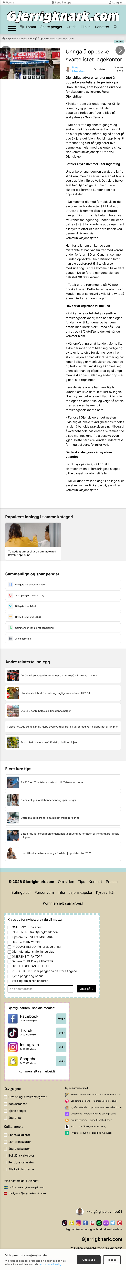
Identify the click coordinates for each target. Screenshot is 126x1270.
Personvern (44, 892)
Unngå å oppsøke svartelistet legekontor (52, 38)
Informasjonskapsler (75, 892)
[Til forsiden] (63, 17)
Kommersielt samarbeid (63, 903)
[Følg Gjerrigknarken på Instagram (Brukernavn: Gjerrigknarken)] (78, 1223)
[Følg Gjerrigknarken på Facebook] (85, 1223)
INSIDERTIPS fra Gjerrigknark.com (35, 932)
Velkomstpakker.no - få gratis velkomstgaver (94, 1101)
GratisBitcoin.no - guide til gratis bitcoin (91, 1120)
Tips (81, 881)
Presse (112, 881)
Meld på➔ (86, 988)
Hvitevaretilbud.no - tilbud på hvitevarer (91, 1132)
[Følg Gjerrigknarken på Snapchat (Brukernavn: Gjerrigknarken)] (71, 1223)
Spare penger (51, 27)
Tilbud (86, 27)
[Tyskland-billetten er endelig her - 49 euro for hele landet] (5, 50)
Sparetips (13, 38)
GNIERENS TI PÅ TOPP (27, 956)
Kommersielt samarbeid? (37, 1071)
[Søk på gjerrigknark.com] (116, 26)
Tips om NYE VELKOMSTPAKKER (34, 937)
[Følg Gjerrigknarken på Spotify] (99, 1223)
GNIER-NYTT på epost (27, 927)
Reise (24, 38)
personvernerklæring (50, 1264)
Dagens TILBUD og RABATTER (32, 961)
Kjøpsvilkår (105, 892)
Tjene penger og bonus (27, 976)
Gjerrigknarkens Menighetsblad (33, 951)
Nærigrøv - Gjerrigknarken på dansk (27, 1193)
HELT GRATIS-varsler (26, 941)
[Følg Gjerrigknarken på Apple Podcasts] (106, 1223)
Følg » (61, 1018)
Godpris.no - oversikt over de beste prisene (93, 1113)
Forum (31, 27)
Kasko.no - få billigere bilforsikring (88, 1126)
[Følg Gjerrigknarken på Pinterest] (119, 1223)
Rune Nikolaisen (78, 69)
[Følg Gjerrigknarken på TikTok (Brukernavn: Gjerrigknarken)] (64, 1223)
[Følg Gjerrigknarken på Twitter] (113, 1223)
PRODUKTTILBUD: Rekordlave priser (37, 946)
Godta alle (88, 1259)
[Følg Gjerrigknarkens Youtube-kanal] (92, 1223)
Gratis (71, 27)
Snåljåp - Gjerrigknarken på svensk (27, 1187)
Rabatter (102, 27)
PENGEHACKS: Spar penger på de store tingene (44, 971)
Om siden (66, 881)
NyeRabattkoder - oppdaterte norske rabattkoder (96, 1107)
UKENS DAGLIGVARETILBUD (31, 966)
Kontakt (95, 881)
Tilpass (111, 1259)
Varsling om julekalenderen (30, 980)
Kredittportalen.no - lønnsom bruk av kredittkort (96, 1094)
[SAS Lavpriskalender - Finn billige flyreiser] (120, 50)
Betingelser (21, 892)
